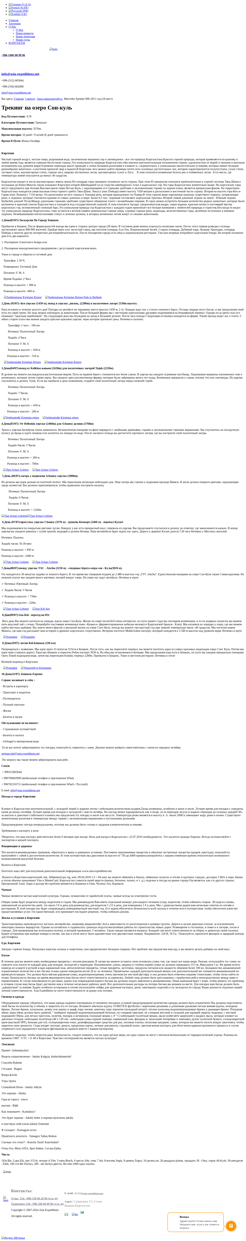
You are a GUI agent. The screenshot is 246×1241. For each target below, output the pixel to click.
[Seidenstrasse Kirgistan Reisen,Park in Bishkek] (73, 297)
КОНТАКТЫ (17, 42)
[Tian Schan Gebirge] (16, 470)
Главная (13, 20)
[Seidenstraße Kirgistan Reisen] (22, 362)
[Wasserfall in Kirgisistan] (36, 668)
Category (30, 98)
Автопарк (15, 23)
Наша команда (24, 33)
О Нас (12, 26)
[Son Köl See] (41, 609)
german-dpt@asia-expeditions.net (20, 753)
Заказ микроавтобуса (49, 98)
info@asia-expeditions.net (20, 74)
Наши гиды (23, 39)
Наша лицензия (25, 36)
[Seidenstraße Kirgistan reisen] (21, 417)
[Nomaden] (10, 637)
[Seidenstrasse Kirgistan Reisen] (22, 297)
